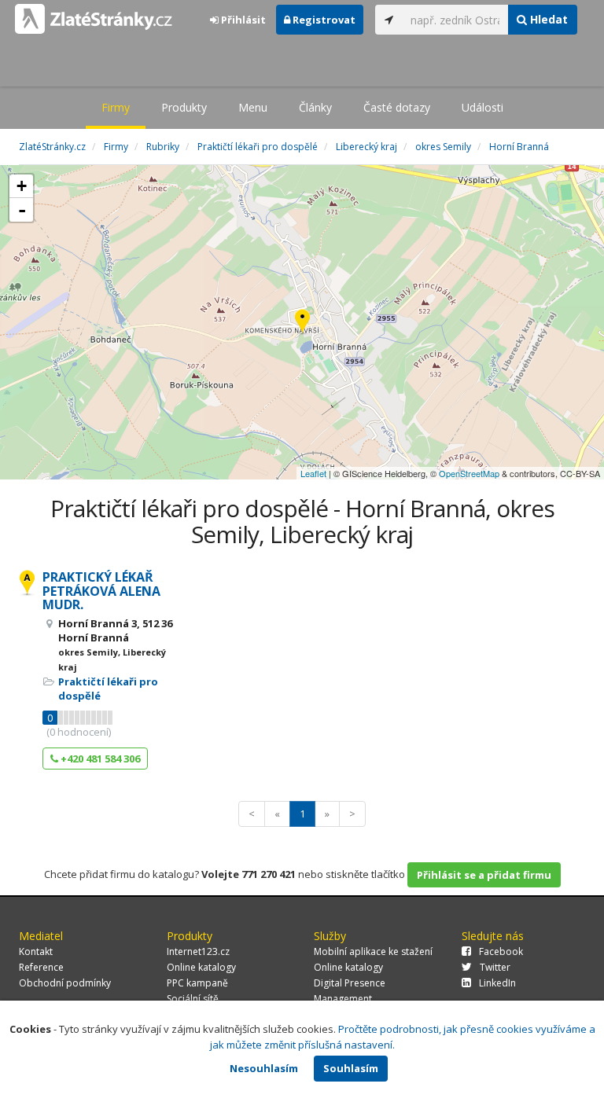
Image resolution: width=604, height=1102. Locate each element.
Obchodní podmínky (65, 983)
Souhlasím (350, 1068)
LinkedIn (497, 983)
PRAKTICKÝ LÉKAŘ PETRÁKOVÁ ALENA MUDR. (101, 590)
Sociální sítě (193, 998)
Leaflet (313, 473)
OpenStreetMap (469, 473)
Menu (252, 107)
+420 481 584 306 (99, 758)
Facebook (501, 951)
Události (482, 107)
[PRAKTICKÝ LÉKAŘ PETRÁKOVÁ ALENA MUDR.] (302, 322)
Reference (41, 967)
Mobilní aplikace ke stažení (373, 951)
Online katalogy (201, 967)
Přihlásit (242, 20)
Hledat (547, 19)
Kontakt (36, 951)
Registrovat (322, 20)
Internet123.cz (198, 951)
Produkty (184, 107)
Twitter (495, 967)
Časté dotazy (396, 107)
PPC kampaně (197, 983)
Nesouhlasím (264, 1068)
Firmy (115, 107)
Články (315, 107)
